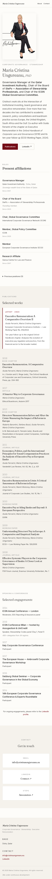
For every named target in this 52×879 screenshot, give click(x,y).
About (39, 4)
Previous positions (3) (13, 276)
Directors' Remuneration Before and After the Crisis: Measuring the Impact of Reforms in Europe (25, 418)
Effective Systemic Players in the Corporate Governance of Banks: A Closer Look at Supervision (24, 561)
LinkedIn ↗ (27, 146)
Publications (10, 146)
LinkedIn (5, 859)
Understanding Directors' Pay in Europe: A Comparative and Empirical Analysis (23, 533)
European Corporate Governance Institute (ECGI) (22, 247)
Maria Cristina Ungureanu (13, 3)
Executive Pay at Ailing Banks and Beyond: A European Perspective (24, 509)
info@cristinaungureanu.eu (13, 855)
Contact (47, 4)
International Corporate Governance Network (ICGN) (24, 220)
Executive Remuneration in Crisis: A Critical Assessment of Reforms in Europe (24, 482)
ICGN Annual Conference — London (20, 611)
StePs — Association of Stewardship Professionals (23, 202)
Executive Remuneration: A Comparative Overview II (20, 318)
